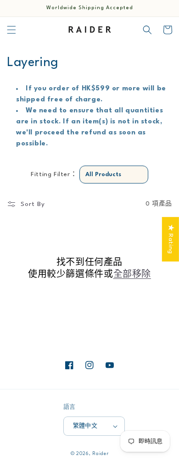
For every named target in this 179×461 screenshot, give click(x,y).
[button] (11, 30)
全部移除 (132, 275)
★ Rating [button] (171, 239)
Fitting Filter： (54, 174)
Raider (100, 453)
